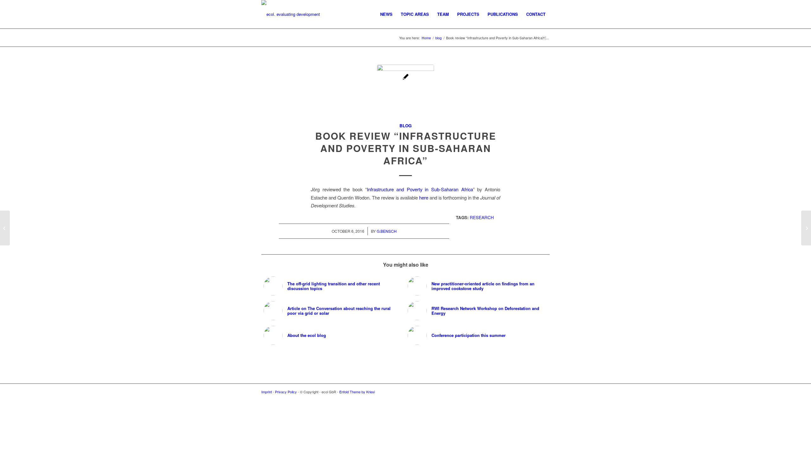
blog (405, 126)
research (482, 217)
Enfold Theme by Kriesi (357, 391)
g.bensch (387, 231)
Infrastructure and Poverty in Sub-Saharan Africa (420, 189)
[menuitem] (386, 14)
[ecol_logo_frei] (290, 14)
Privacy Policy (286, 391)
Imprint (266, 391)
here (423, 197)
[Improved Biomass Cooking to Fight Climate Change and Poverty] (5, 228)
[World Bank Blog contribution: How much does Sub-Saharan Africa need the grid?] (806, 228)
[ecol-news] (405, 93)
